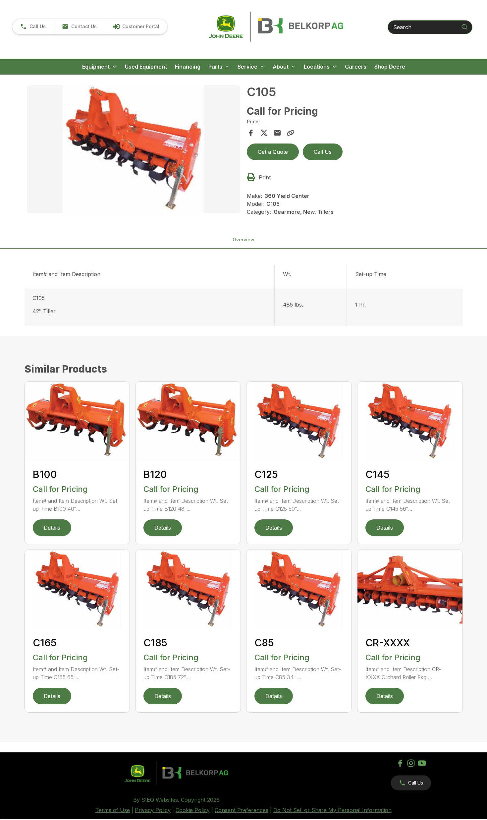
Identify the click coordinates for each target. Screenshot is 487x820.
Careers (355, 66)
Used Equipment (146, 66)
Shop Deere (389, 66)
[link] (136, 26)
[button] (33, 26)
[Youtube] (422, 763)
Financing (187, 66)
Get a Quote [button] (273, 151)
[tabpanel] (134, 150)
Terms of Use (112, 810)
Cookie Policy (193, 810)
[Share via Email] (277, 133)
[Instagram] (411, 763)
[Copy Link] (291, 133)
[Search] (464, 27)
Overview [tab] (243, 239)
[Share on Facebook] (251, 133)
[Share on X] (264, 133)
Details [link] (52, 527)
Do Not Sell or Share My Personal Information (332, 810)
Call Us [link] (323, 151)
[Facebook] (400, 763)
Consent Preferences (241, 810)
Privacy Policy (153, 810)
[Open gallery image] (134, 149)
